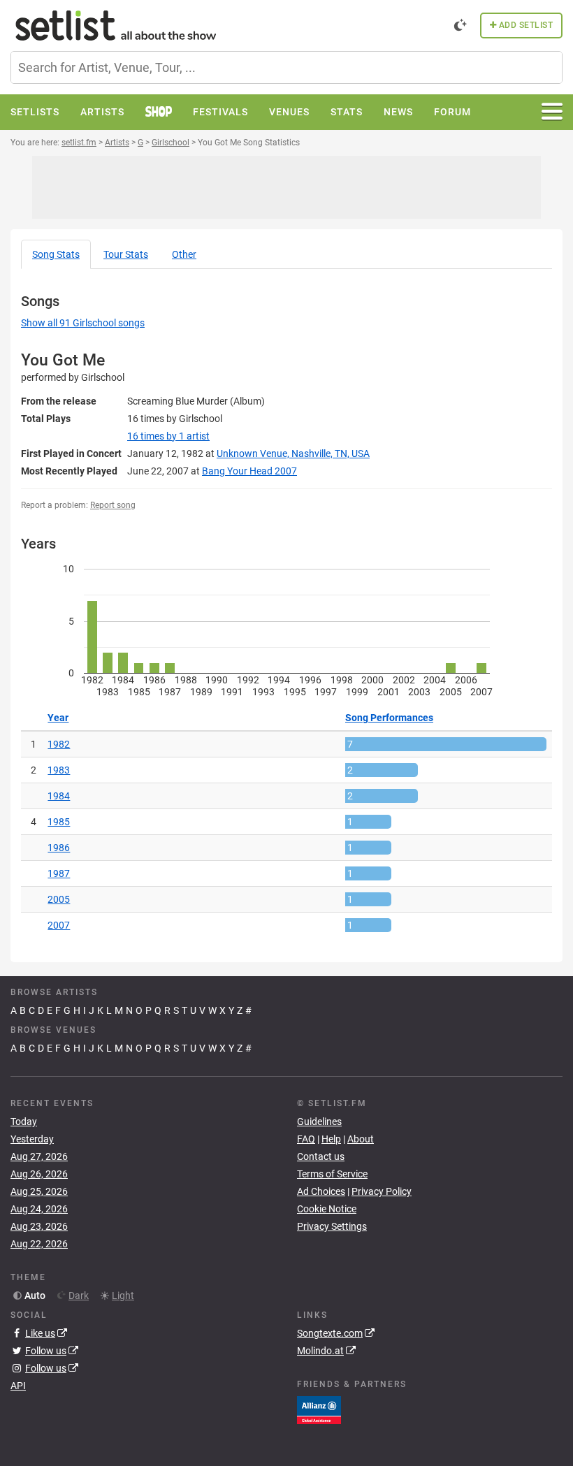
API (18, 1385)
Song (56, 254)
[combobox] (286, 67)
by (168, 436)
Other (184, 254)
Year (58, 717)
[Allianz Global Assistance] (319, 1408)
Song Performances (389, 717)
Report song (113, 505)
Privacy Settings (332, 1226)
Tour (125, 254)
